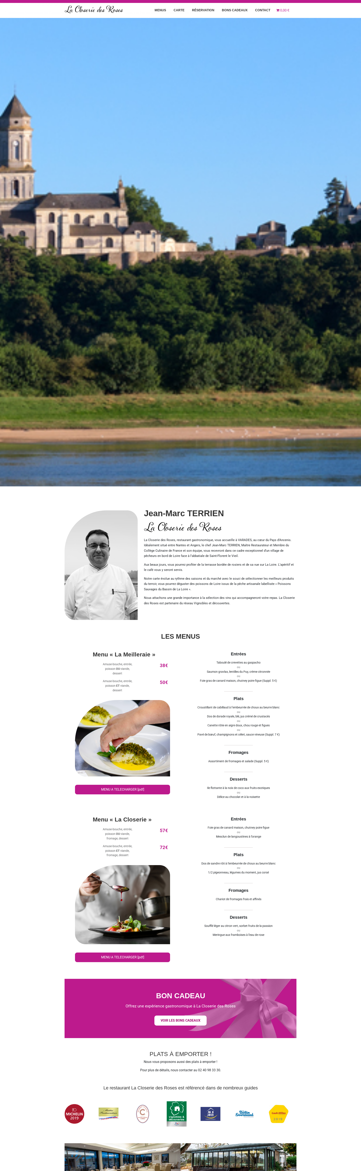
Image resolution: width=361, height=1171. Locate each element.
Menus (160, 10)
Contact (262, 10)
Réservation (203, 10)
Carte (179, 10)
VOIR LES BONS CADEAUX (180, 1020)
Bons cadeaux (235, 10)
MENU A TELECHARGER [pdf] (122, 789)
